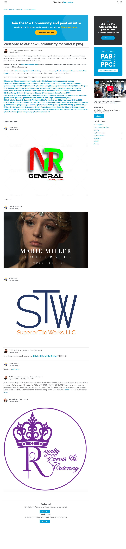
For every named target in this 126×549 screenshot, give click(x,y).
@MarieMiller (19, 86)
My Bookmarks (108, 133)
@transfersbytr (48, 93)
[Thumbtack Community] (63, 2)
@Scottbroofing (42, 86)
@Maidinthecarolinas (31, 98)
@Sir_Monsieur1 (10, 102)
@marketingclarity (24, 112)
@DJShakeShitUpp (44, 105)
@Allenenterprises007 (77, 95)
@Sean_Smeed (78, 107)
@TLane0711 (31, 105)
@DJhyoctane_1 (10, 93)
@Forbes (47, 100)
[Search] (117, 2)
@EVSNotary (35, 102)
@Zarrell (67, 107)
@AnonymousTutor (74, 88)
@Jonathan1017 (10, 105)
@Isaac (19, 88)
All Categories (98, 125)
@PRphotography (29, 95)
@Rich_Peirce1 (41, 107)
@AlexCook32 (19, 107)
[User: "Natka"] (5, 279)
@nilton (54, 100)
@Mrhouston (68, 81)
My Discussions (99, 136)
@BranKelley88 (69, 102)
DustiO (11, 50)
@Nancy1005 (65, 98)
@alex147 (18, 98)
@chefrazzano (59, 88)
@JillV (43, 102)
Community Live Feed (101, 127)
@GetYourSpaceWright (65, 86)
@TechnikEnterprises (64, 83)
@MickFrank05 (20, 91)
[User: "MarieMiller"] (5, 207)
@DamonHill (30, 86)
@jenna (52, 86)
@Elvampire (56, 109)
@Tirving (7, 88)
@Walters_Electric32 (41, 112)
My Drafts (108, 138)
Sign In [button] (44, 511)
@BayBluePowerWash (13, 95)
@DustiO (15, 369)
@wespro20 (9, 86)
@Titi (13, 88)
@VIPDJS (30, 91)
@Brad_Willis (9, 98)
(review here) (112, 103)
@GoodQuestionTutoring (62, 105)
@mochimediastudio (55, 107)
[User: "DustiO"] (5, 51)
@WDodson (46, 109)
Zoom (67, 390)
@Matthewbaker (64, 100)
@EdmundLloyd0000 (12, 83)
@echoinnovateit (81, 109)
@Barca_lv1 (36, 81)
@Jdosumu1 (8, 81)
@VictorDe (8, 107)
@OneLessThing (74, 91)
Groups (96, 144)
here (5, 392)
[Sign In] (121, 2)
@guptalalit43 (82, 102)
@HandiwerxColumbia (30, 83)
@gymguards (61, 91)
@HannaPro (21, 109)
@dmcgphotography (54, 102)
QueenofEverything (15, 399)
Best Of (96, 141)
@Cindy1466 (77, 100)
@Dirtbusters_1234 (47, 83)
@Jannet (36, 109)
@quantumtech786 (62, 93)
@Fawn (30, 109)
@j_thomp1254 (67, 109)
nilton (11, 127)
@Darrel (77, 83)
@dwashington (81, 86)
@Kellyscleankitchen (59, 95)
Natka (11, 278)
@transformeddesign (32, 93)
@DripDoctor (47, 81)
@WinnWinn (48, 88)
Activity (96, 130)
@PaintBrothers (10, 112)
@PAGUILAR (8, 91)
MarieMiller (12, 206)
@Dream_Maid (79, 105)
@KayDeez (21, 105)
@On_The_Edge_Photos (50, 98)
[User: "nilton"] (5, 128)
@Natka (26, 102)
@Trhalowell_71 (36, 100)
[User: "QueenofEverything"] (5, 400)
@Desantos (29, 107)
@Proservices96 (44, 95)
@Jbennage (58, 81)
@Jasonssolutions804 (23, 81)
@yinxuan (26, 100)
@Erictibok (50, 91)
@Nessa (25, 88)
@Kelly (19, 102)
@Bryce (20, 93)
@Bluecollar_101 (36, 88)
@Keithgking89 (10, 109)
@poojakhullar (40, 91)
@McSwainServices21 (12, 100)
